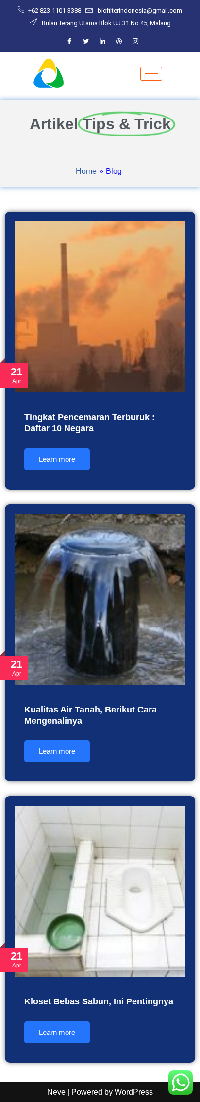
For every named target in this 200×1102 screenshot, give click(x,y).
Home (86, 171)
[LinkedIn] (102, 41)
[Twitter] (86, 41)
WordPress (134, 1092)
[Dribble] (119, 41)
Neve (56, 1092)
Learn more (57, 459)
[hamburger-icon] (151, 74)
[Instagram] (135, 41)
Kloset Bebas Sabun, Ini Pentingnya (98, 1001)
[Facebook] (69, 41)
